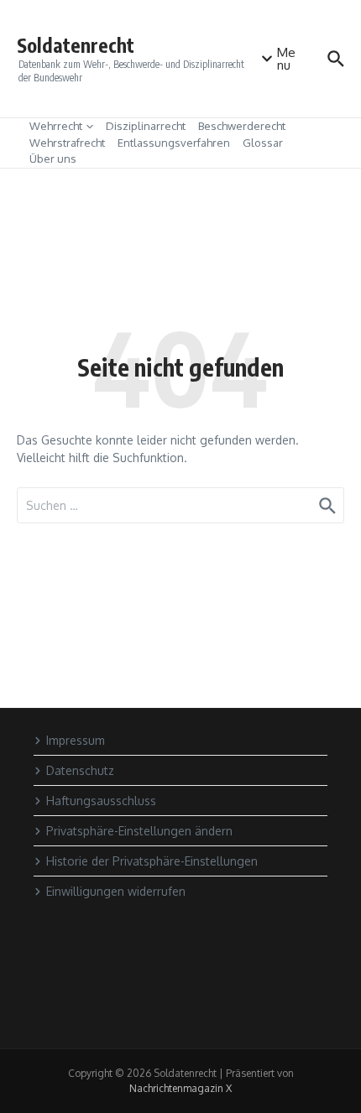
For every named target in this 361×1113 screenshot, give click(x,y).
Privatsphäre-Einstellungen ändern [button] (139, 831)
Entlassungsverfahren (174, 142)
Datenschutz (80, 770)
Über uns (52, 158)
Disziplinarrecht (146, 126)
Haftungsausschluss (101, 800)
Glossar (263, 142)
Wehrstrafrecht (67, 142)
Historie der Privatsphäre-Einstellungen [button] (152, 861)
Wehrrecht (55, 126)
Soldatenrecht (75, 45)
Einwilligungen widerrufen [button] (116, 891)
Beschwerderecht (241, 126)
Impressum (75, 740)
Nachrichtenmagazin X (180, 1088)
